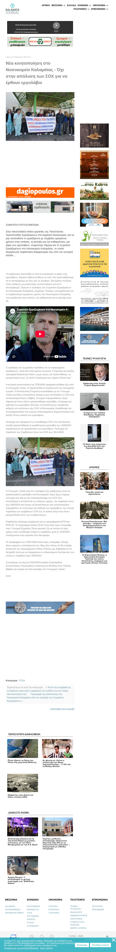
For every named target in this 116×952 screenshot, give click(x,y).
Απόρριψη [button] (82, 945)
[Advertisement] (40, 164)
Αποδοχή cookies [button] (100, 945)
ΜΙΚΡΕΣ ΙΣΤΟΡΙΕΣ (78, 928)
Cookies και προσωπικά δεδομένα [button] (21, 948)
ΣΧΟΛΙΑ (30, 923)
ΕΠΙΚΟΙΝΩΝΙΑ (98, 910)
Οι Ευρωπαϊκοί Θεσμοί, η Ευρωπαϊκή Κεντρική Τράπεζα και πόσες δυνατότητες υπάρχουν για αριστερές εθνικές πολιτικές (94, 559)
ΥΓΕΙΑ (22, 680)
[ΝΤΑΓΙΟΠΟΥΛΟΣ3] (40, 194)
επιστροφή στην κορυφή (62, 709)
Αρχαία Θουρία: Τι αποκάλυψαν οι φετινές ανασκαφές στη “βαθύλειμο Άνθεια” (21, 880)
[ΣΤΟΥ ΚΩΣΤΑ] (94, 192)
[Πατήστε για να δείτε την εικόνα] (40, 116)
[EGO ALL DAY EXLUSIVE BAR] (40, 28)
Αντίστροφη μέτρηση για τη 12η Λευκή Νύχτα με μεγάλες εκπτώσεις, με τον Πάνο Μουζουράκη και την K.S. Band (22, 842)
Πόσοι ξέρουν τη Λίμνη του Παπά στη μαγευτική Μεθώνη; (22, 761)
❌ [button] (114, 940)
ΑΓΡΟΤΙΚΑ (53, 906)
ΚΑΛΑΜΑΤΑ (10, 906)
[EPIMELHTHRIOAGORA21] (94, 340)
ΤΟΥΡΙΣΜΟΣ (54, 913)
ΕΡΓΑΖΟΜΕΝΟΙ (33, 906)
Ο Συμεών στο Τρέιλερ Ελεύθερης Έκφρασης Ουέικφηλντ (94, 415)
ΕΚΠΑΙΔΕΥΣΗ (33, 910)
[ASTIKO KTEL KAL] (94, 264)
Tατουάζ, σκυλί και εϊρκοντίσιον (94, 493)
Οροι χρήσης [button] (46, 948)
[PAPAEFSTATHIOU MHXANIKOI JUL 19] (94, 320)
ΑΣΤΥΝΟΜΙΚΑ (33, 916)
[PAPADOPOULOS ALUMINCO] (40, 208)
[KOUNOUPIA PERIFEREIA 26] (94, 216)
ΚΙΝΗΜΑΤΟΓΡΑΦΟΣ (78, 916)
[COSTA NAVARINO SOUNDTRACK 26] (94, 166)
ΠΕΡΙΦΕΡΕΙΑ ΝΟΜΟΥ (14, 913)
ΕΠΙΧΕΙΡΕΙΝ (54, 910)
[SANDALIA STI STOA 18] (94, 137)
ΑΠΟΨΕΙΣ (31, 919)
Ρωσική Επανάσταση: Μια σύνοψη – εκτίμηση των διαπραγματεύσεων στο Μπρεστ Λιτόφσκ (94, 524)
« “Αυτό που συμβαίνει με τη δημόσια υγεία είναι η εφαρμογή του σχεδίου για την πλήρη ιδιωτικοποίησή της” (39, 690)
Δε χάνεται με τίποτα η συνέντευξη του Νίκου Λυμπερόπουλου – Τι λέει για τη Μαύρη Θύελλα (57, 763)
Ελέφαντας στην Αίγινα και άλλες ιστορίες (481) (20, 796)
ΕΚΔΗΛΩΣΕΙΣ (76, 912)
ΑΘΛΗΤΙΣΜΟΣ (76, 919)
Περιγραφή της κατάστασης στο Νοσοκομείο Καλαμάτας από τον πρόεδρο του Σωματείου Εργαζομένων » (35, 697)
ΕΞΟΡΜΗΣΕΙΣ (33, 926)
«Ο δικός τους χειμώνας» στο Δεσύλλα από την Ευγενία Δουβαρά (94, 446)
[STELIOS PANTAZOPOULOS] (94, 293)
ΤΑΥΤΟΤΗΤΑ (97, 906)
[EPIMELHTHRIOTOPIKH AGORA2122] (40, 609)
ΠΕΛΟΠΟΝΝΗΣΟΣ (13, 910)
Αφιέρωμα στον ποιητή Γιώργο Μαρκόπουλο (94, 384)
